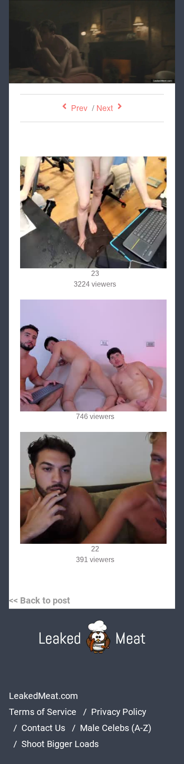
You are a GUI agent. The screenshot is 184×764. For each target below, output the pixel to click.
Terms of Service (42, 711)
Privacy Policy (118, 711)
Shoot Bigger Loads (60, 744)
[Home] (92, 637)
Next (104, 107)
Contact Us (43, 728)
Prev (79, 107)
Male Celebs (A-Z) (115, 728)
